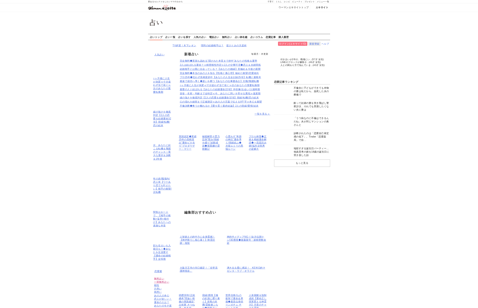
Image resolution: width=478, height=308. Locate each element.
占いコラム (256, 37)
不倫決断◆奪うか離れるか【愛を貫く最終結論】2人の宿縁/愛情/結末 (219, 105)
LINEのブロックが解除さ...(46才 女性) (300, 62)
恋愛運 (158, 271)
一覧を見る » (262, 113)
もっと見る (302, 163)
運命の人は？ (161, 302)
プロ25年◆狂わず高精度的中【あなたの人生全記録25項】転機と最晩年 (220, 77)
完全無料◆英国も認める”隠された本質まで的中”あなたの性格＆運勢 (218, 60)
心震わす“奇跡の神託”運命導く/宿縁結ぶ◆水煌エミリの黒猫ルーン (234, 143)
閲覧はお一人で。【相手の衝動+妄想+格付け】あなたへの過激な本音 (162, 219)
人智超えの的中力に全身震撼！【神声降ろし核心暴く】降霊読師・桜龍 (197, 239)
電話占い (214, 37)
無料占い (227, 37)
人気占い (159, 54)
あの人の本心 (161, 295)
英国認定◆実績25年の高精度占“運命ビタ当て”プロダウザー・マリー (188, 143)
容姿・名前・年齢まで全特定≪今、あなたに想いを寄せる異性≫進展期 (220, 93)
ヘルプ (325, 43)
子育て (271, 2)
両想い (158, 292)
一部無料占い (161, 282)
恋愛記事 (271, 37)
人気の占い (200, 37)
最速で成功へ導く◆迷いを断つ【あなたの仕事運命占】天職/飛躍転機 (219, 81)
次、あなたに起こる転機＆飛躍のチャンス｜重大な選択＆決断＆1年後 (162, 152)
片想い (158, 288)
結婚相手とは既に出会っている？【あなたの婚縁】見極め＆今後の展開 (220, 69)
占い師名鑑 (241, 37)
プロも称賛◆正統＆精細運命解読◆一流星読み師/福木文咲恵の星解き (258, 143)
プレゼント (310, 2)
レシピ (287, 2)
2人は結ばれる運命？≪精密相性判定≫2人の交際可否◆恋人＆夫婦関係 (220, 65)
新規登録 (314, 43)
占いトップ (156, 37)
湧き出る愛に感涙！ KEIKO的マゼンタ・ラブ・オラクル (246, 269)
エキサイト (322, 7)
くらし (279, 2)
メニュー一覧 (323, 2)
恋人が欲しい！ (163, 299)
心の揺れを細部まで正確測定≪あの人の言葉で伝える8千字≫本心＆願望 (221, 101)
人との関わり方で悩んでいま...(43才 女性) (302, 65)
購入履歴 (284, 37)
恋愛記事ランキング (286, 81)
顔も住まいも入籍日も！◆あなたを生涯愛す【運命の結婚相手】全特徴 (162, 252)
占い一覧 (170, 37)
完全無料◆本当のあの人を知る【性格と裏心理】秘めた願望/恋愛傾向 (219, 73)
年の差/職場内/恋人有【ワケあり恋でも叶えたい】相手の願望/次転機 (162, 185)
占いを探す (184, 37)
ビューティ (297, 2)
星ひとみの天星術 (236, 45)
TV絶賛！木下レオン (184, 45)
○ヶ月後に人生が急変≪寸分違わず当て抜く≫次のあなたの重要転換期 (162, 85)
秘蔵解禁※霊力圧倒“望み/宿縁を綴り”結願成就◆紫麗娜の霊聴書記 (211, 143)
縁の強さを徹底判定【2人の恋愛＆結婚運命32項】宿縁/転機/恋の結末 (162, 118)
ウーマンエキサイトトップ (294, 7)
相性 (156, 285)
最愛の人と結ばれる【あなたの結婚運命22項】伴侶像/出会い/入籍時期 (220, 89)
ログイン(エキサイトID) (292, 43)
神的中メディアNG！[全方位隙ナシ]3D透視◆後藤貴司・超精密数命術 (246, 239)
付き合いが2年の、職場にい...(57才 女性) (302, 59)
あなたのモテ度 (163, 305)
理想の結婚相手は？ (212, 45)
